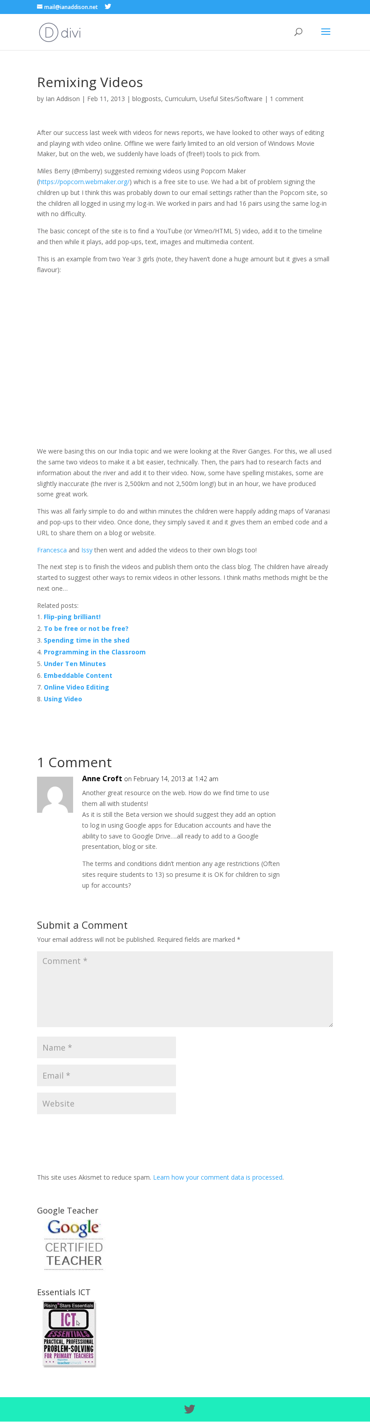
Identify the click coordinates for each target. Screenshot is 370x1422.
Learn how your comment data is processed (217, 1177)
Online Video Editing (76, 687)
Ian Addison (63, 98)
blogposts (146, 98)
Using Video (63, 699)
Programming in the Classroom (95, 652)
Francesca (52, 550)
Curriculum (180, 98)
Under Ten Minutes (75, 663)
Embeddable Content (78, 675)
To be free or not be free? (86, 628)
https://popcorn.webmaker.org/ (84, 181)
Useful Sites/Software (231, 98)
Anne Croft (102, 778)
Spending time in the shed (87, 640)
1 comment (287, 98)
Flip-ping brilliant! (72, 616)
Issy (86, 550)
